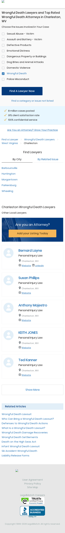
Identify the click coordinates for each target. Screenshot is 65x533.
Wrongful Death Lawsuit (17, 414)
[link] (32, 473)
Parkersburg (9, 185)
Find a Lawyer (10, 139)
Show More (33, 390)
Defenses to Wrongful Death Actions (25, 423)
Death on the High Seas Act (19, 441)
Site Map (32, 487)
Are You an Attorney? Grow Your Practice (32, 130)
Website (26, 265)
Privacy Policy (32, 483)
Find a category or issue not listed (33, 100)
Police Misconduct (18, 79)
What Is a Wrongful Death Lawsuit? (23, 428)
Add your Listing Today (32, 233)
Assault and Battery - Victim (24, 39)
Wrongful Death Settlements (20, 437)
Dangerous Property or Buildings (26, 56)
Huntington (9, 173)
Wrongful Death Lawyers (39, 139)
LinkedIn (39, 265)
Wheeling (7, 191)
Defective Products (19, 45)
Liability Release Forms (15, 455)
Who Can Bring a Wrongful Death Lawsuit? (28, 419)
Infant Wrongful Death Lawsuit (21, 446)
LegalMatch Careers (32, 495)
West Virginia (10, 143)
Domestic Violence (18, 67)
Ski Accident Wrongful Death (19, 451)
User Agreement (32, 479)
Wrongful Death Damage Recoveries (25, 432)
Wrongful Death (17, 73)
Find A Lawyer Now (22, 91)
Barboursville (9, 168)
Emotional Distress (18, 50)
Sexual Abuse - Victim (20, 33)
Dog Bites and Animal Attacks (25, 62)
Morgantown (10, 179)
